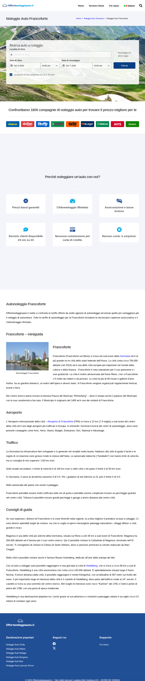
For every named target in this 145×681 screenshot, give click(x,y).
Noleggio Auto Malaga (16, 653)
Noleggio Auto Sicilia (15, 644)
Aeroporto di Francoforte (60, 421)
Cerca (124, 65)
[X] (54, 648)
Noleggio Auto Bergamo (17, 657)
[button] (136, 5)
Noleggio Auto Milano (15, 649)
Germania (125, 356)
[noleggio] (17, 6)
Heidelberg (91, 565)
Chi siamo (104, 644)
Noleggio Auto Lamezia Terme (20, 665)
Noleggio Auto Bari (14, 661)
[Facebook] (54, 644)
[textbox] (60, 54)
